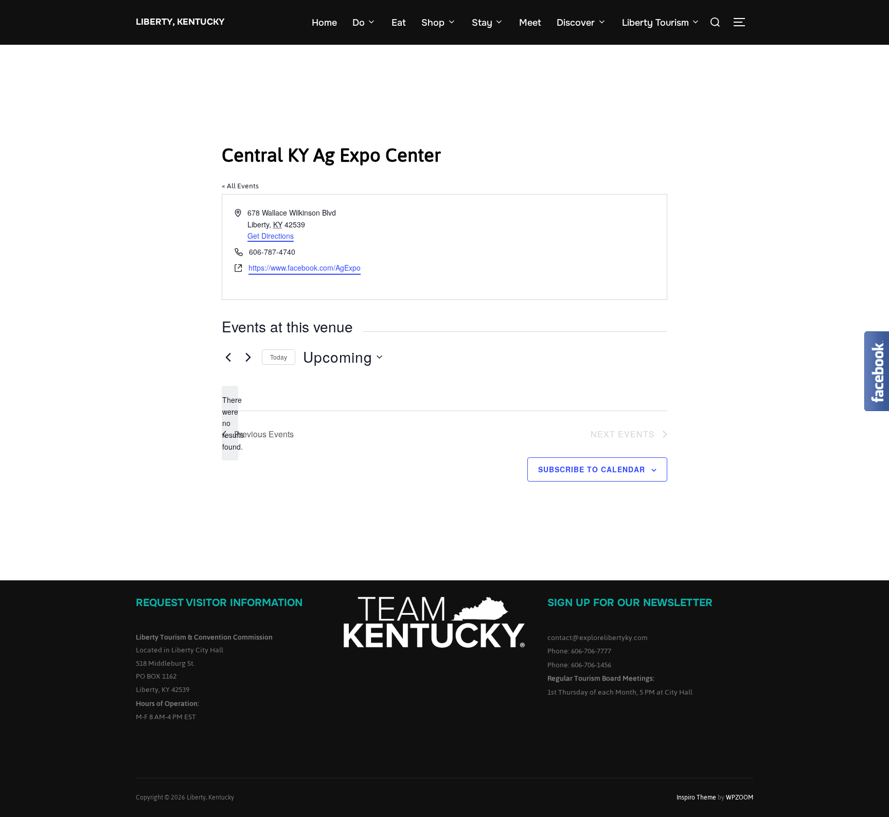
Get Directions (270, 235)
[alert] (230, 423)
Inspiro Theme (696, 797)
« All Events (240, 186)
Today (278, 356)
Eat (399, 22)
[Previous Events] (228, 357)
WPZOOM (739, 797)
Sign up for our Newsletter (630, 602)
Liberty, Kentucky (180, 21)
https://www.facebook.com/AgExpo (304, 267)
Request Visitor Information (219, 602)
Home (324, 22)
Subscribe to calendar (591, 469)
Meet (530, 22)
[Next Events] (248, 357)
